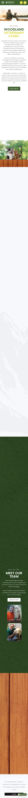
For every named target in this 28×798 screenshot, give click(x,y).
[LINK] (9, 605)
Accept (14, 794)
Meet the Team (14, 600)
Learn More (14, 89)
